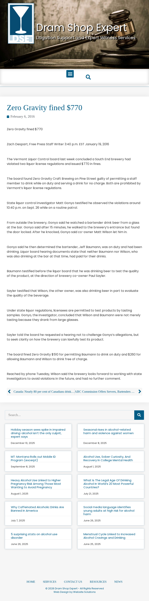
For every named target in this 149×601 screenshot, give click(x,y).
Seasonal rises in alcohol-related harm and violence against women (108, 431)
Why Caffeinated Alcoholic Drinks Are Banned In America (37, 509)
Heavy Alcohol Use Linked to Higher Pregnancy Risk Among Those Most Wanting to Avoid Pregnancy (36, 483)
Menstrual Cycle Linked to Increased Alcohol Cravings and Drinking (109, 536)
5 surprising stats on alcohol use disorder (34, 536)
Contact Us (73, 581)
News (118, 581)
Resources (98, 581)
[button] (70, 73)
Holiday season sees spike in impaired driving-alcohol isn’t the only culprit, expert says (38, 433)
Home (31, 581)
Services (49, 581)
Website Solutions (84, 592)
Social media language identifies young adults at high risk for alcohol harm (108, 510)
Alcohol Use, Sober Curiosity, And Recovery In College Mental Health (108, 458)
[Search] (139, 415)
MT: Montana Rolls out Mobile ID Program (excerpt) (33, 458)
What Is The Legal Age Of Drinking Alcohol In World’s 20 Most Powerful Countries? (108, 483)
